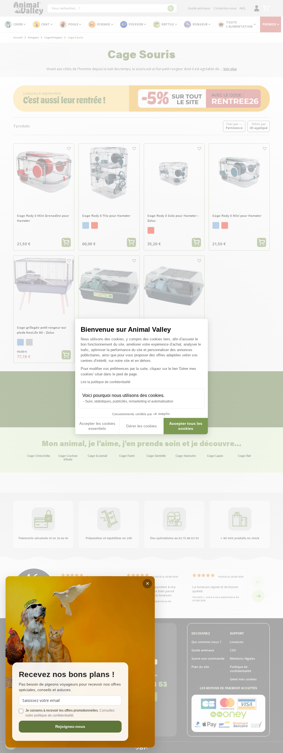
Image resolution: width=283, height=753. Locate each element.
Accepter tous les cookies (185, 426)
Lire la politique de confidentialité (105, 382)
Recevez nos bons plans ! (66, 675)
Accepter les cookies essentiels (97, 426)
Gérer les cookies (141, 426)
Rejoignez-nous (70, 726)
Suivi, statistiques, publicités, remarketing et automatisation (129, 401)
